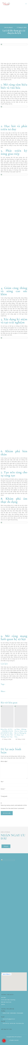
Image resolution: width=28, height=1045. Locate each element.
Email (3, 789)
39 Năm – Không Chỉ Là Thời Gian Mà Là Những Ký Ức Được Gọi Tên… (20, 733)
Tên (2, 781)
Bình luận (4, 761)
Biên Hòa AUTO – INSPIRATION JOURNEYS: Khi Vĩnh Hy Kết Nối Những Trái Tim (7, 733)
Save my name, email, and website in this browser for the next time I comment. (14, 806)
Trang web (4, 796)
